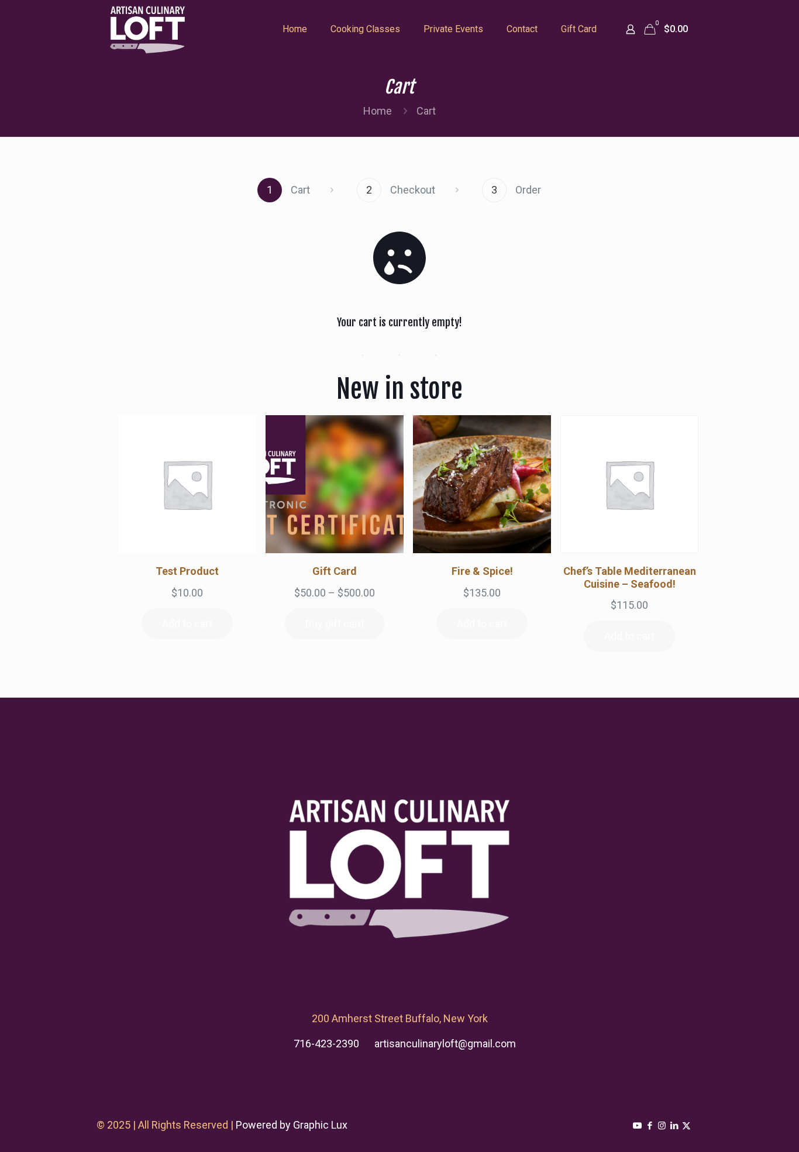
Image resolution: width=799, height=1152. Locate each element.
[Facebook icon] (649, 1125)
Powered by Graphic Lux (291, 1125)
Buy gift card (334, 624)
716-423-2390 (326, 1043)
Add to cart (187, 624)
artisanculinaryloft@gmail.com (445, 1043)
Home (377, 111)
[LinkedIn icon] (674, 1125)
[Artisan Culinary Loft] (147, 29)
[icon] (637, 1125)
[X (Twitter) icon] (686, 1125)
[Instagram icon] (661, 1125)
